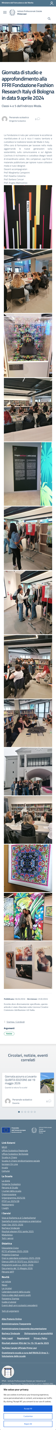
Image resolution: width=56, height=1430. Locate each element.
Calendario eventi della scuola (16, 1291)
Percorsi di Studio (10, 1187)
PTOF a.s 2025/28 (10, 1201)
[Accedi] (51, 3)
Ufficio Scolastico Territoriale (15, 1154)
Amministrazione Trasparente (16, 1323)
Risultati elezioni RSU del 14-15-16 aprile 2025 (25, 1343)
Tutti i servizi (7, 1238)
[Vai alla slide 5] (31, 1112)
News (4, 1285)
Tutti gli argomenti (10, 1311)
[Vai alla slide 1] (19, 1112)
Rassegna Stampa (10, 1298)
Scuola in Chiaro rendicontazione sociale (21, 1160)
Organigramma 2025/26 (13, 1197)
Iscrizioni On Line (10, 1164)
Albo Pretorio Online (12, 1319)
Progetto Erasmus (10, 1254)
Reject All (28, 1423)
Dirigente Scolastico (11, 1184)
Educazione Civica (10, 1248)
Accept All (28, 1408)
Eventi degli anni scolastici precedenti (19, 1305)
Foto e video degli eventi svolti (16, 1295)
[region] (28, 1407)
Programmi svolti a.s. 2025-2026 (17, 1265)
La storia (6, 1180)
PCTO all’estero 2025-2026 (15, 1251)
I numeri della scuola (11, 1191)
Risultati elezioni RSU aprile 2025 (18, 1231)
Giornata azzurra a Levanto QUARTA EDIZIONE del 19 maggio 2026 (21, 1079)
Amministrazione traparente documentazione (24, 1328)
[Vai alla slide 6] (35, 1112)
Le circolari (7, 1288)
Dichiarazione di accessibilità (38, 1333)
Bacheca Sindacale (11, 1228)
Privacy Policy (40, 1338)
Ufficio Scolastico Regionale (15, 1150)
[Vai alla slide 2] (22, 1112)
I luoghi (5, 1208)
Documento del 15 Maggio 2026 (17, 1268)
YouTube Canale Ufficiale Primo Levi (19, 1348)
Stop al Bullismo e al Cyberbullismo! (19, 1217)
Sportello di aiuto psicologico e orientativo (21, 1221)
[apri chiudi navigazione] (5, 12)
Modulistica (7, 1234)
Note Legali (7, 1338)
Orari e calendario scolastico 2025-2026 (21, 1258)
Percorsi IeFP (8, 1271)
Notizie (9, 1033)
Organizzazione (9, 1194)
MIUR (4, 1147)
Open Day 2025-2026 (12, 1224)
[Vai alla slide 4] (28, 1112)
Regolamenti (8, 1204)
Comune (6, 1171)
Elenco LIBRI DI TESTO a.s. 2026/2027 (20, 1261)
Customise (28, 1416)
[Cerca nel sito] (49, 19)
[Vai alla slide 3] (25, 1112)
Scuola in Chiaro (9, 1157)
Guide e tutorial (9, 1302)
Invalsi (5, 1167)
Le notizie (6, 1281)
